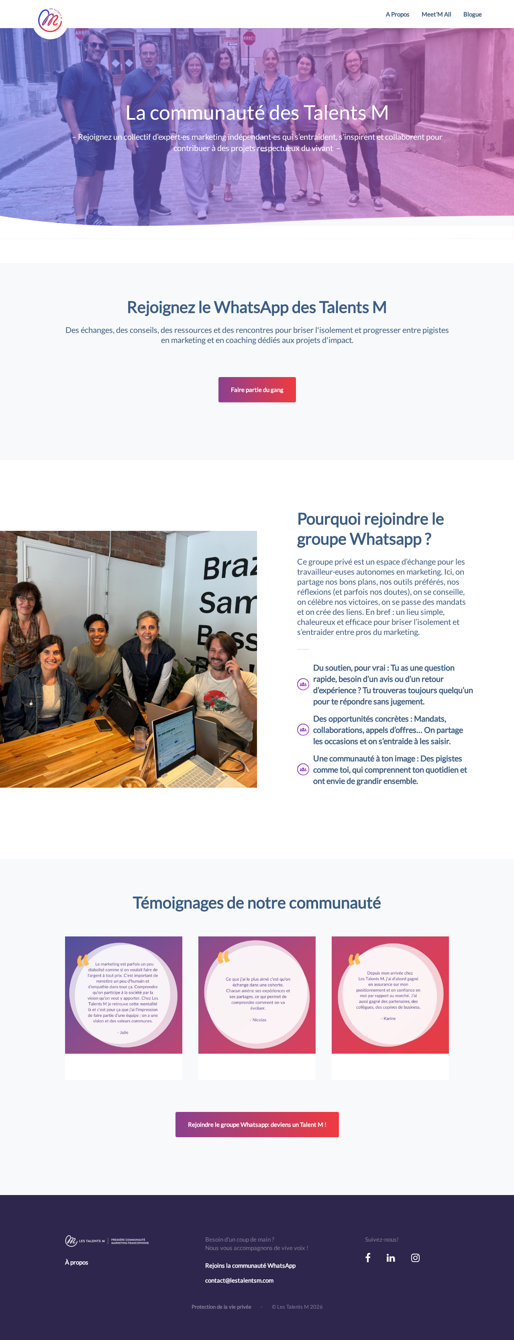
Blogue (472, 14)
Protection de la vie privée (222, 1306)
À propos (76, 1262)
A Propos (398, 14)
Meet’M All (436, 14)
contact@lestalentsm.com (239, 1280)
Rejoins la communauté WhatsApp (250, 1265)
